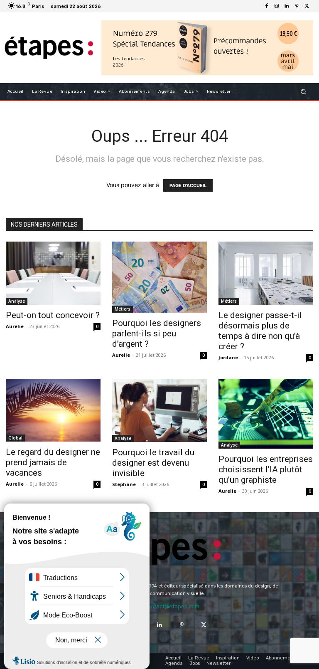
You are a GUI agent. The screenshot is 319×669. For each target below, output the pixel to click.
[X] (307, 6)
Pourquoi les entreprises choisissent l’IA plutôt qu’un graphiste (265, 469)
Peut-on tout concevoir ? (53, 315)
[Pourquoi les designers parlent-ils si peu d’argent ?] (159, 277)
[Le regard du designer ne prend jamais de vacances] (53, 410)
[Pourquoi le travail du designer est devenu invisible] (159, 410)
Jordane (228, 357)
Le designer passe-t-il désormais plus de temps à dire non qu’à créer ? (260, 330)
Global (15, 438)
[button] (303, 91)
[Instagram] (277, 6)
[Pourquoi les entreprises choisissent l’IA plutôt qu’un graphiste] (265, 414)
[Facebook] (267, 6)
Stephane (124, 484)
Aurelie (15, 326)
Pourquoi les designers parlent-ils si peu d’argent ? (156, 333)
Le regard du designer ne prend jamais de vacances (53, 462)
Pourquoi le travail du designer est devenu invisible (153, 462)
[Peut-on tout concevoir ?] (53, 273)
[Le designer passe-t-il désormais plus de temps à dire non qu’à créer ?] (265, 273)
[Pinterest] (297, 6)
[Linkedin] (287, 6)
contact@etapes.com (172, 606)
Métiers (122, 309)
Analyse (16, 301)
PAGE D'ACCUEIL (187, 185)
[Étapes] (49, 48)
